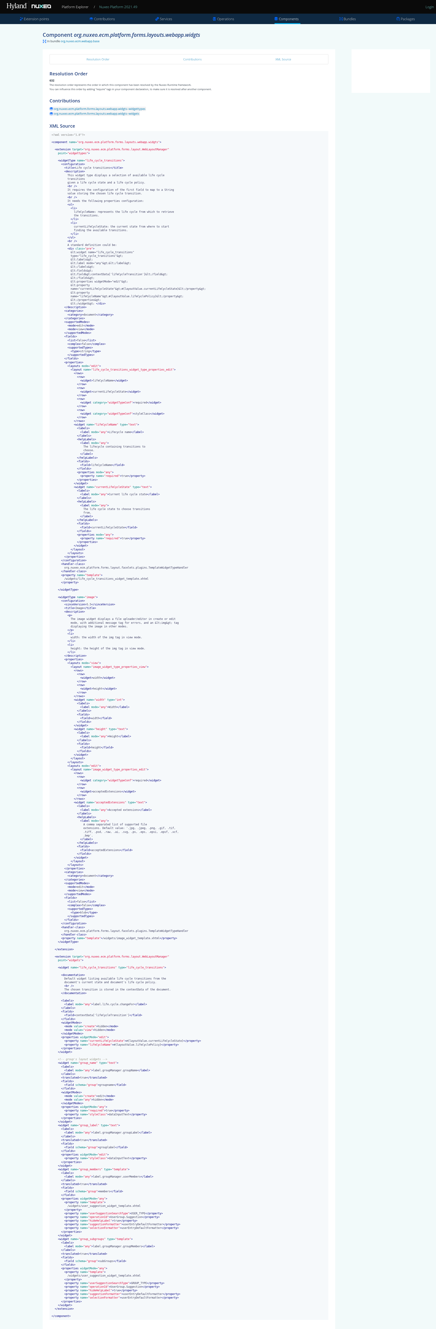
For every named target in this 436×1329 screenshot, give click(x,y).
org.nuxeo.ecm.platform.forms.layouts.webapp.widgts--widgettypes (99, 109)
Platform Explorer (75, 7)
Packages (408, 19)
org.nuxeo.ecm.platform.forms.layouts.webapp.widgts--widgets (96, 113)
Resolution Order (98, 59)
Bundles (350, 19)
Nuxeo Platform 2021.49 (118, 7)
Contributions (104, 19)
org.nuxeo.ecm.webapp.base (80, 41)
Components (289, 19)
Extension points (36, 19)
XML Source (283, 59)
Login (430, 7)
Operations (225, 19)
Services (166, 19)
